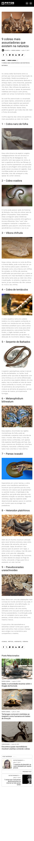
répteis (11, 641)
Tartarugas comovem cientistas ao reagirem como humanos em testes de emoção (16, 716)
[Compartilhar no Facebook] (3, 55)
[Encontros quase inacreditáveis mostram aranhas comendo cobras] (17, 732)
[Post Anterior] (7, 764)
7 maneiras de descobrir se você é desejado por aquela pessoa (22, 766)
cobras (4, 641)
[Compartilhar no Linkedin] (16, 55)
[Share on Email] (19, 55)
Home (3, 60)
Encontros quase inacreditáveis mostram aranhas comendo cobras (16, 747)
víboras (25, 641)
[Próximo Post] (26, 779)
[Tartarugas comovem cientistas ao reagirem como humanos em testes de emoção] (17, 699)
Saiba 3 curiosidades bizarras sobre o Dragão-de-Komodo (17, 684)
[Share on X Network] (6, 55)
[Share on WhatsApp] (9, 55)
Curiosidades (6, 744)
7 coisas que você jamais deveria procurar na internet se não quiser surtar (12, 782)
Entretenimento (18, 760)
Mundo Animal (15, 50)
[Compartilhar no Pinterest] (12, 55)
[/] (27, 3)
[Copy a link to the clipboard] (22, 55)
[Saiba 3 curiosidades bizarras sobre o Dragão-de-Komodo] (17, 669)
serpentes (18, 641)
